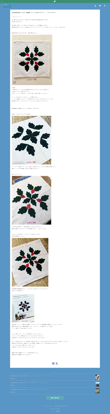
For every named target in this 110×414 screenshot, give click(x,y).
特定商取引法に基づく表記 (61, 406)
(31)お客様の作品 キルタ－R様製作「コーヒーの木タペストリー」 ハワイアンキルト (34, 12)
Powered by (53, 411)
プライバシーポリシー (48, 406)
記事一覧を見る (55, 398)
